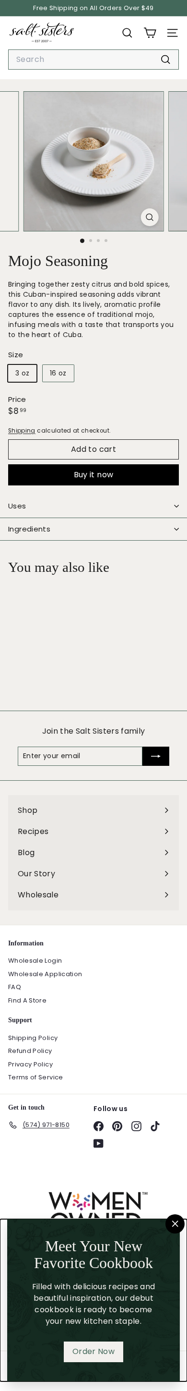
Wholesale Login (35, 960)
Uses (17, 506)
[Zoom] (149, 217)
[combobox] (93, 59)
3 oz (22, 373)
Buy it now (94, 474)
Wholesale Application (45, 974)
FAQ (14, 987)
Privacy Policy (30, 1064)
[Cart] (150, 33)
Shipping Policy (33, 1037)
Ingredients (29, 529)
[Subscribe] (155, 756)
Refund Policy (30, 1050)
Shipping (21, 431)
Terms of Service (35, 1077)
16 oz (58, 373)
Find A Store (27, 1000)
